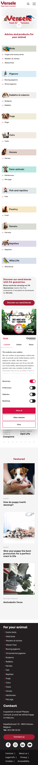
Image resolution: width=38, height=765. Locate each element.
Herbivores (9, 175)
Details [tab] (19, 344)
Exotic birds (11, 632)
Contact (9, 753)
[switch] (33, 388)
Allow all (19, 410)
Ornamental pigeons (16, 653)
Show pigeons (10, 84)
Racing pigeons (11, 80)
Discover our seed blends (19, 303)
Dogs (7, 122)
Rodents (8, 101)
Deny (19, 424)
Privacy (23, 757)
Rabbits (8, 105)
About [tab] (31, 344)
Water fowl (11, 645)
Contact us (19, 737)
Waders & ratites (12, 59)
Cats (7, 141)
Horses (7, 158)
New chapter (19, 19)
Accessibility (23, 761)
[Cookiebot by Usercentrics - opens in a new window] (27, 338)
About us (23, 753)
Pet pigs (8, 179)
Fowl (7, 215)
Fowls (8, 687)
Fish (6, 197)
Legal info (10, 757)
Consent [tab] (7, 344)
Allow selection (19, 417)
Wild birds (9, 267)
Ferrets (8, 232)
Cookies (9, 761)
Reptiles (8, 250)
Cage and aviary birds (14, 54)
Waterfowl (9, 63)
